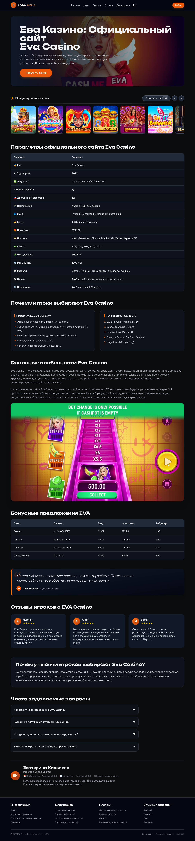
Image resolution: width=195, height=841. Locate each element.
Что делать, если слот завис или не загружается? (75, 734)
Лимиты (103, 818)
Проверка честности (65, 814)
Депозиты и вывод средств (112, 810)
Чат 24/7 (147, 810)
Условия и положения (21, 814)
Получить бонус (36, 72)
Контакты (148, 822)
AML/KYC (180, 834)
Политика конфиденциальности (26, 818)
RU (134, 5)
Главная (75, 5)
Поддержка (123, 5)
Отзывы (109, 5)
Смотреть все (153, 98)
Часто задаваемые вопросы (69, 818)
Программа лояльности (66, 822)
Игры (86, 5)
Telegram (147, 814)
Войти (178, 5)
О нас (13, 810)
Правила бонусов (107, 814)
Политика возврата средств (113, 822)
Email (145, 818)
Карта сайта (147, 834)
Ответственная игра (65, 810)
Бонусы (97, 5)
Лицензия (15, 822)
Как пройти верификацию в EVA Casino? (75, 709)
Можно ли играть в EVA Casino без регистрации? (75, 746)
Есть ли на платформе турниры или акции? (75, 721)
